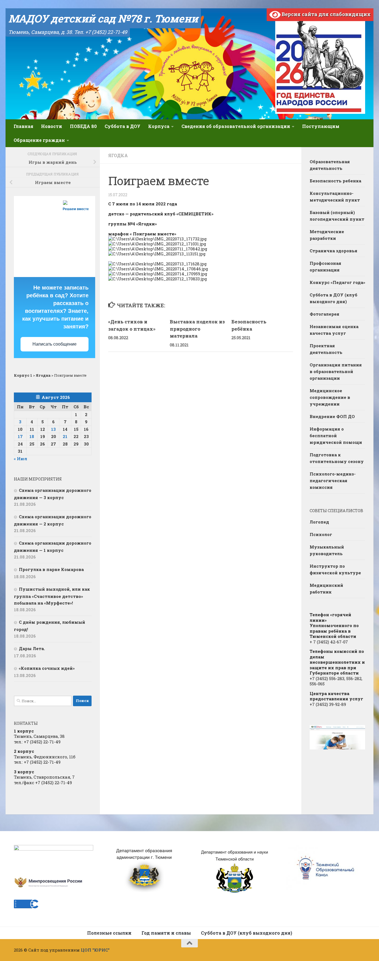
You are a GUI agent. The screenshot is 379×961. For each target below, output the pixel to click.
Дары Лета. (32, 648)
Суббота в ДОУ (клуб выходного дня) (333, 298)
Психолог (321, 534)
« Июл (20, 458)
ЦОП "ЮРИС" (95, 950)
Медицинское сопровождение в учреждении (330, 397)
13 (53, 429)
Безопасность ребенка (335, 180)
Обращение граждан (39, 140)
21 (65, 436)
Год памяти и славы (166, 933)
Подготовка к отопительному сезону (337, 458)
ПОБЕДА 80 (83, 126)
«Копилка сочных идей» (47, 668)
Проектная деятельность (326, 349)
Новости (51, 126)
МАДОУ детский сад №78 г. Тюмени (103, 18)
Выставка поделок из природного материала (197, 328)
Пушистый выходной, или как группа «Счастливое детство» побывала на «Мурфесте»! (52, 596)
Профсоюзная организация (325, 266)
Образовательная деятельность (330, 165)
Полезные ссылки (109, 933)
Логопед (319, 522)
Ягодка (118, 155)
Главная (23, 126)
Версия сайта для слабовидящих (326, 14)
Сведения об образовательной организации (235, 126)
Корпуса (159, 126)
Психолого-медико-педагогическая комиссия (333, 480)
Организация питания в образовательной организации (336, 371)
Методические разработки (327, 235)
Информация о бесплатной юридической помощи (336, 435)
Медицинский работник (326, 588)
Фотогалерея (324, 314)
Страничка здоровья (333, 250)
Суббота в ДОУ (122, 126)
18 (31, 436)
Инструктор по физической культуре (335, 569)
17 (20, 436)
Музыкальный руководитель (327, 550)
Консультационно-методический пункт (335, 196)
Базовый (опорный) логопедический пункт (337, 216)
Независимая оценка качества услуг (334, 330)
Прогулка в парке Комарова (51, 569)
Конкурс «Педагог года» (337, 282)
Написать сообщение (54, 344)
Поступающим (320, 126)
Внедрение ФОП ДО (332, 416)
